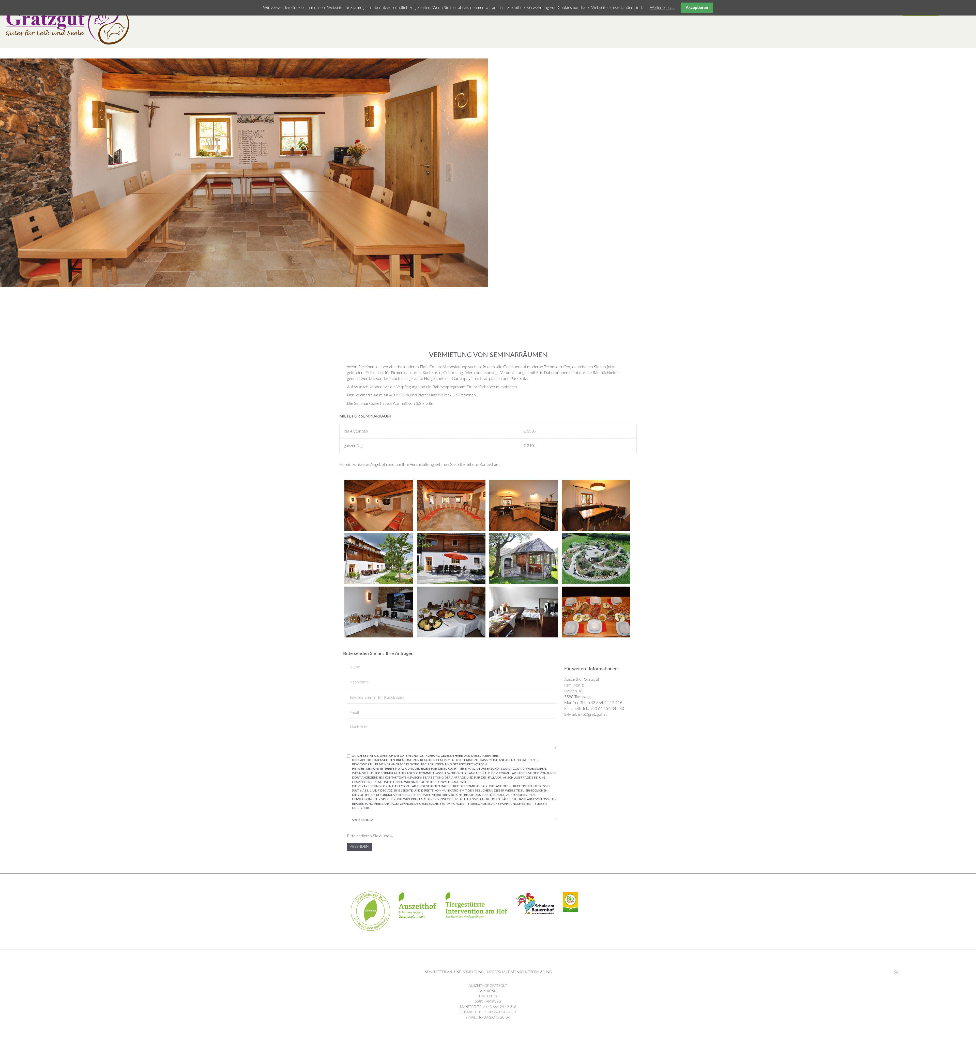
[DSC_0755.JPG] (452, 558)
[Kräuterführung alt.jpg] (596, 558)
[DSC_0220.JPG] (524, 612)
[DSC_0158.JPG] (452, 612)
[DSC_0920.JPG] (596, 612)
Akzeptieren (697, 8)
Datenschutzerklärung (392, 760)
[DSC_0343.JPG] (379, 558)
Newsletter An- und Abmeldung (454, 972)
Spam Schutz (454, 820)
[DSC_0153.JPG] (379, 612)
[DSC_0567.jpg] (524, 505)
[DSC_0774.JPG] (524, 558)
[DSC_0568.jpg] (596, 505)
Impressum (495, 972)
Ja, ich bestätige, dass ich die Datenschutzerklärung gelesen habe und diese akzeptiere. (454, 782)
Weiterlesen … (662, 8)
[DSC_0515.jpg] (379, 505)
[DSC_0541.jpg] (452, 505)
